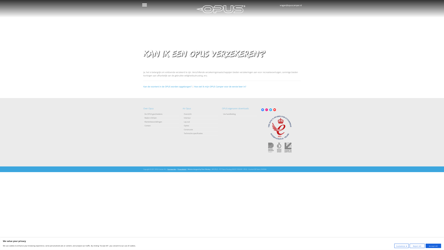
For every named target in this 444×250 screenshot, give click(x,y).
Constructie (188, 129)
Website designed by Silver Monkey (199, 169)
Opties (186, 125)
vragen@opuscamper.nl (291, 5)
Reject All (417, 246)
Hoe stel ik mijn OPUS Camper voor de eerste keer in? (220, 86)
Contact (148, 125)
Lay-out (187, 122)
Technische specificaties (193, 133)
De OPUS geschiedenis (153, 114)
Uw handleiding (229, 114)
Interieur (187, 118)
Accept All (433, 246)
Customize (400, 246)
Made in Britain (151, 118)
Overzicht (187, 114)
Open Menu (144, 5)
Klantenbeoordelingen (153, 122)
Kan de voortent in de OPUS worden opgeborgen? (167, 86)
